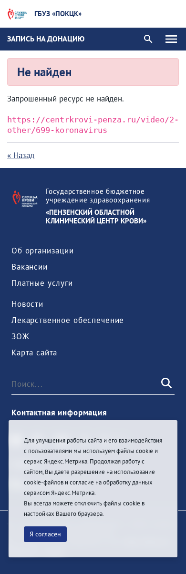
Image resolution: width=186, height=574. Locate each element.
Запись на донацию (45, 38)
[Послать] (165, 384)
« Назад (20, 155)
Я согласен (45, 534)
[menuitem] (42, 250)
